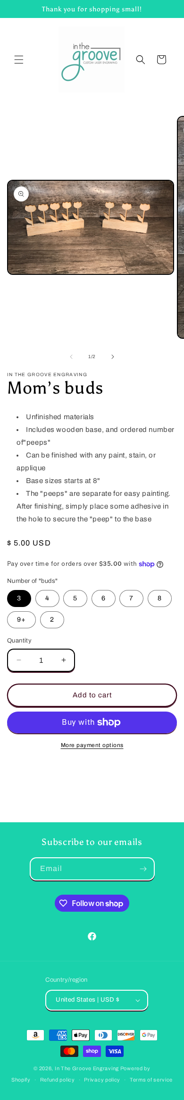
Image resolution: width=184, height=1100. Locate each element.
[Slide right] (112, 356)
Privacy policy (102, 1079)
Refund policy (57, 1079)
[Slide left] (71, 356)
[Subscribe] (143, 868)
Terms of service (151, 1079)
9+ (21, 619)
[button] (18, 59)
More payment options (92, 745)
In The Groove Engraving (87, 1068)
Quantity (19, 640)
